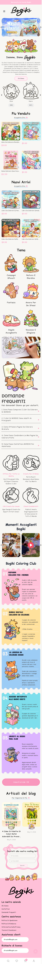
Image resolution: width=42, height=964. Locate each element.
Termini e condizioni (9, 930)
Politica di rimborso (9, 924)
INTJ (30, 105)
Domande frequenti (9, 912)
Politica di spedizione (9, 920)
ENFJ (11, 105)
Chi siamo (21, 78)
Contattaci (6, 909)
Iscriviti (22, 865)
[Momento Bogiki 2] (31, 545)
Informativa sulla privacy (11, 927)
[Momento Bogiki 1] (11, 545)
